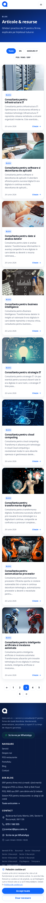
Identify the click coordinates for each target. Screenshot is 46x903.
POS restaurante (9, 757)
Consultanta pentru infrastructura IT (16, 101)
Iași (3, 865)
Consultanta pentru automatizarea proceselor (20, 572)
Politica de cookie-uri (13, 884)
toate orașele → (14, 865)
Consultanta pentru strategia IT (23, 372)
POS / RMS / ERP (23, 57)
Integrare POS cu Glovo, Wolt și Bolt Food (21, 787)
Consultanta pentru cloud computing (19, 436)
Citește (35, 126)
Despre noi (7, 753)
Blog (4, 766)
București (19, 850)
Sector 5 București (26, 857)
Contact (5, 770)
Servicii (5, 748)
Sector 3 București (26, 854)
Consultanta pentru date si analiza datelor (20, 237)
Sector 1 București (32, 850)
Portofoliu (6, 762)
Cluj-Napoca (24, 861)
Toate (11, 51)
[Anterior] (7, 687)
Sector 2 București (9, 854)
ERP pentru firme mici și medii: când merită (21, 782)
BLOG (8, 95)
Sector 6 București (9, 861)
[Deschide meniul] (41, 5)
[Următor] (26, 694)
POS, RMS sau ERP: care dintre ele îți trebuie (22, 791)
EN (20, 51)
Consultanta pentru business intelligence (21, 306)
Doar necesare (23, 897)
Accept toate (23, 890)
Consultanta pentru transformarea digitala (18, 504)
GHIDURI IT (32, 51)
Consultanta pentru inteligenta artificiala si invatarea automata (23, 645)
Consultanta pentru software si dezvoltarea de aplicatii (23, 169)
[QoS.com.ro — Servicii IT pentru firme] (4, 4)
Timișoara (35, 861)
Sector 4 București (9, 857)
